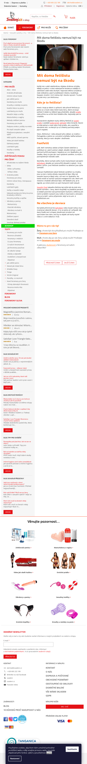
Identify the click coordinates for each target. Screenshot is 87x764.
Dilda (9, 166)
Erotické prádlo (12, 175)
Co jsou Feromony (14, 241)
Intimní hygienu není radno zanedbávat (17, 461)
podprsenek (54, 123)
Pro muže (10, 86)
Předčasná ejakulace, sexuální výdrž (18, 133)
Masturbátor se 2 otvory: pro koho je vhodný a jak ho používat (17, 400)
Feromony (10, 293)
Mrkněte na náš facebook (16, 675)
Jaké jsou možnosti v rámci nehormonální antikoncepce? (14, 483)
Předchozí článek (53, 263)
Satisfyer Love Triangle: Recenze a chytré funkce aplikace (16, 420)
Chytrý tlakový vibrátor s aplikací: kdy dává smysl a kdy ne (17, 410)
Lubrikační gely (12, 146)
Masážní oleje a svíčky (15, 114)
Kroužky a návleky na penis (17, 105)
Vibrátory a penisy (14, 201)
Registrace (60, 6)
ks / (64, 707)
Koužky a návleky (13, 150)
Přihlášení (48, 6)
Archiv (8, 74)
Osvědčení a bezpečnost (16, 257)
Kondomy (10, 153)
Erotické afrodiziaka (14, 93)
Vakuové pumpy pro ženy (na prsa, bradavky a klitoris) (20, 194)
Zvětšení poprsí (13, 216)
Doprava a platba (19, 2)
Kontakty (23, 6)
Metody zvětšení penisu (16, 120)
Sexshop (9, 225)
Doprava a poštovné (57, 675)
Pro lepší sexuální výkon (16, 129)
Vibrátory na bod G (14, 210)
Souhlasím (72, 749)
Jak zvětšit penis (13, 99)
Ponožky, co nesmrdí (14, 278)
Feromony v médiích (15, 238)
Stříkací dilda (12, 172)
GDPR (48, 752)
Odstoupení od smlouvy (59, 683)
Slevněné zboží (12, 219)
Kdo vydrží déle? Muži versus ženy (16, 492)
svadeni (10, 678)
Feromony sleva (13, 300)
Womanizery (12, 204)
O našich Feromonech (15, 245)
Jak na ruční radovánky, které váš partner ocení (15, 377)
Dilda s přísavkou (14, 169)
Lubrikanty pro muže (15, 111)
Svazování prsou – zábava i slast (15, 368)
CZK (80, 6)
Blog (7, 297)
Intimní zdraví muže (14, 96)
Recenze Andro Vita (14, 287)
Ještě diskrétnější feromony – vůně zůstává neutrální (16, 54)
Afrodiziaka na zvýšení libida (18, 163)
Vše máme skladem (56, 691)
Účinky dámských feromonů (17, 284)
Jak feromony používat (15, 248)
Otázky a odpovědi (14, 254)
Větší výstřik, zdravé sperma (17, 137)
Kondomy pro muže (14, 102)
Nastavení (14, 758)
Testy (7, 229)
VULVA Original (12, 275)
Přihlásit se (10, 657)
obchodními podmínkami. (14, 651)
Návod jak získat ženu (15, 266)
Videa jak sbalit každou (15, 140)
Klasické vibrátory (14, 207)
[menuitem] (8, 27)
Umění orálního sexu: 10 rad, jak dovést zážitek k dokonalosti (17, 359)
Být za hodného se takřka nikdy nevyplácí (15, 452)
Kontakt (50, 667)
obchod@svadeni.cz (14, 668)
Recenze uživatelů (14, 235)
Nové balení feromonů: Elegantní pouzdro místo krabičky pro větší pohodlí (18, 64)
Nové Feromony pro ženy (16, 281)
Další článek (69, 263)
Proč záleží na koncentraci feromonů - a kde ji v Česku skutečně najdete (18, 44)
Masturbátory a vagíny (15, 117)
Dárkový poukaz (13, 143)
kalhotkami (41, 163)
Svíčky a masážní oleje (15, 190)
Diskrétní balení (10, 6)
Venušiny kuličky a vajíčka (16, 198)
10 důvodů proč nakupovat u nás (22, 710)
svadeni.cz (11, 681)
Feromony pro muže (14, 123)
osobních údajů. (45, 651)
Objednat (11, 260)
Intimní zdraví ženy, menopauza (19, 181)
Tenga (9, 272)
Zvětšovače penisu (14, 156)
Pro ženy (9, 159)
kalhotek (63, 123)
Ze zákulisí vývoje (14, 251)
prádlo (78, 112)
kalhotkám (59, 208)
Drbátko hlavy (12, 269)
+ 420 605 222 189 (14, 671)
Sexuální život (42, 187)
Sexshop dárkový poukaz (16, 222)
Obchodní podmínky (57, 679)
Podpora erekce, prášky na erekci (19, 126)
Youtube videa (12, 685)
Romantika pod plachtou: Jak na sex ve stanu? (17, 442)
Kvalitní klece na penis (15, 108)
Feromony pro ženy (14, 178)
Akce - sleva (11, 90)
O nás (6, 2)
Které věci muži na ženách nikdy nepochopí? (15, 501)
